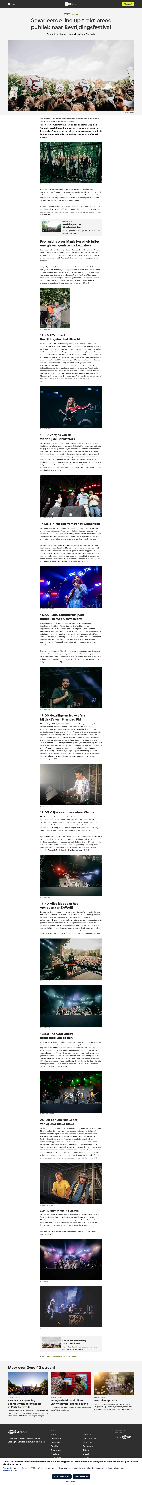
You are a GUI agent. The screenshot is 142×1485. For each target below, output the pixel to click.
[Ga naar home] (71, 4)
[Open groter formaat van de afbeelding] (71, 162)
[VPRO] (123, 1437)
